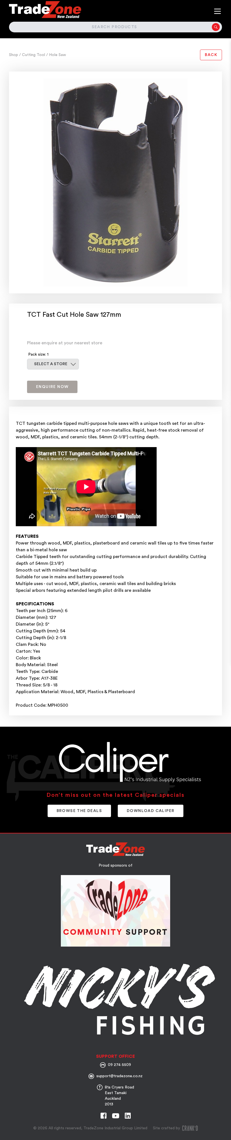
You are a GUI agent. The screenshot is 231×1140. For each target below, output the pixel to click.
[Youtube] (115, 1115)
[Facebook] (103, 1116)
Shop (14, 55)
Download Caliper (150, 811)
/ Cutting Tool (32, 55)
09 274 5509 (119, 1065)
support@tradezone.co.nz (119, 1076)
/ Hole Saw (56, 55)
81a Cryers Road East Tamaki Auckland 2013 (119, 1095)
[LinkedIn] (128, 1116)
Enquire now (52, 387)
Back (211, 55)
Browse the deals (79, 811)
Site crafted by (166, 1128)
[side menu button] (217, 11)
